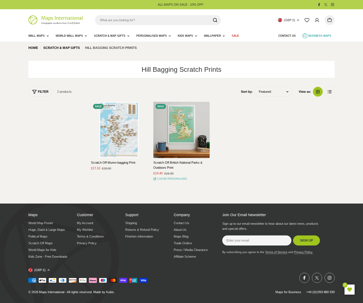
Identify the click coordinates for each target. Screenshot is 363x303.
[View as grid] (318, 92)
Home (33, 48)
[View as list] (330, 92)
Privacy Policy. (303, 252)
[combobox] (158, 20)
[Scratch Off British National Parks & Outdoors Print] (181, 130)
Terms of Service (276, 252)
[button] (140, 108)
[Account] (317, 20)
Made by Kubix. (104, 292)
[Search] (215, 20)
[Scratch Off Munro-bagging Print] (119, 130)
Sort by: (247, 91)
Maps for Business (288, 292)
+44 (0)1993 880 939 (320, 292)
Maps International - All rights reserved (65, 292)
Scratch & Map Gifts (61, 48)
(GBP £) (289, 20)
